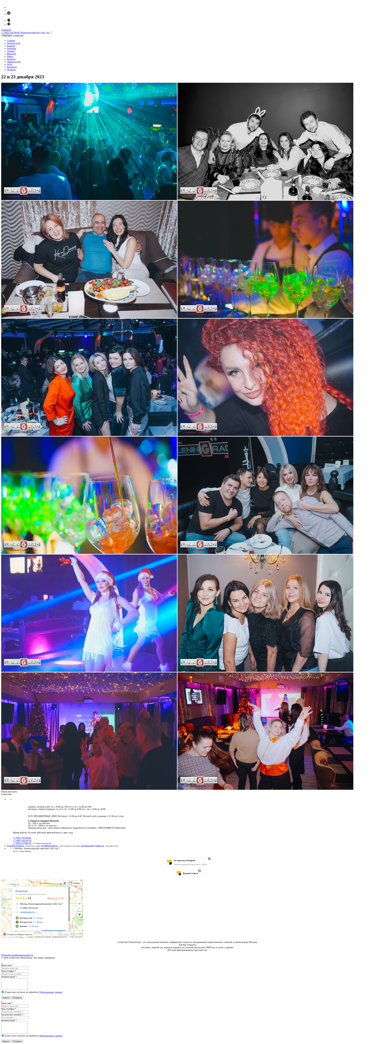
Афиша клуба (14, 61)
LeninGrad (18, 35)
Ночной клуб (13, 43)
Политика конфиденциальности (17, 955)
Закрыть (6, 998)
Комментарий (9, 976)
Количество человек (12, 1014)
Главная (11, 40)
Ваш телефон (8, 971)
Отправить (17, 998)
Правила (11, 69)
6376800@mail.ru (49, 846)
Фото (9, 64)
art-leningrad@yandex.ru (92, 846)
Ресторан (11, 48)
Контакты (12, 67)
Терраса (11, 51)
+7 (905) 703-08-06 (10, 32)
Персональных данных (50, 992)
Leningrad (6, 30)
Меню (10, 56)
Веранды (11, 54)
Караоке (11, 46)
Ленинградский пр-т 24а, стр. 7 (35, 32)
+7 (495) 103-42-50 (22, 840)
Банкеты (11, 59)
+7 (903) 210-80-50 (22, 843)
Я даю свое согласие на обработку (33, 992)
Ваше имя (7, 965)
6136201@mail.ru (15, 846)
